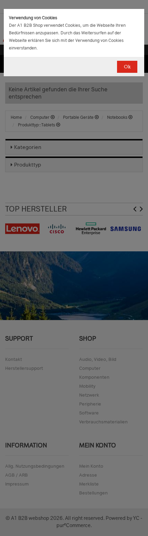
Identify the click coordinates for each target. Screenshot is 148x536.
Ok (127, 67)
